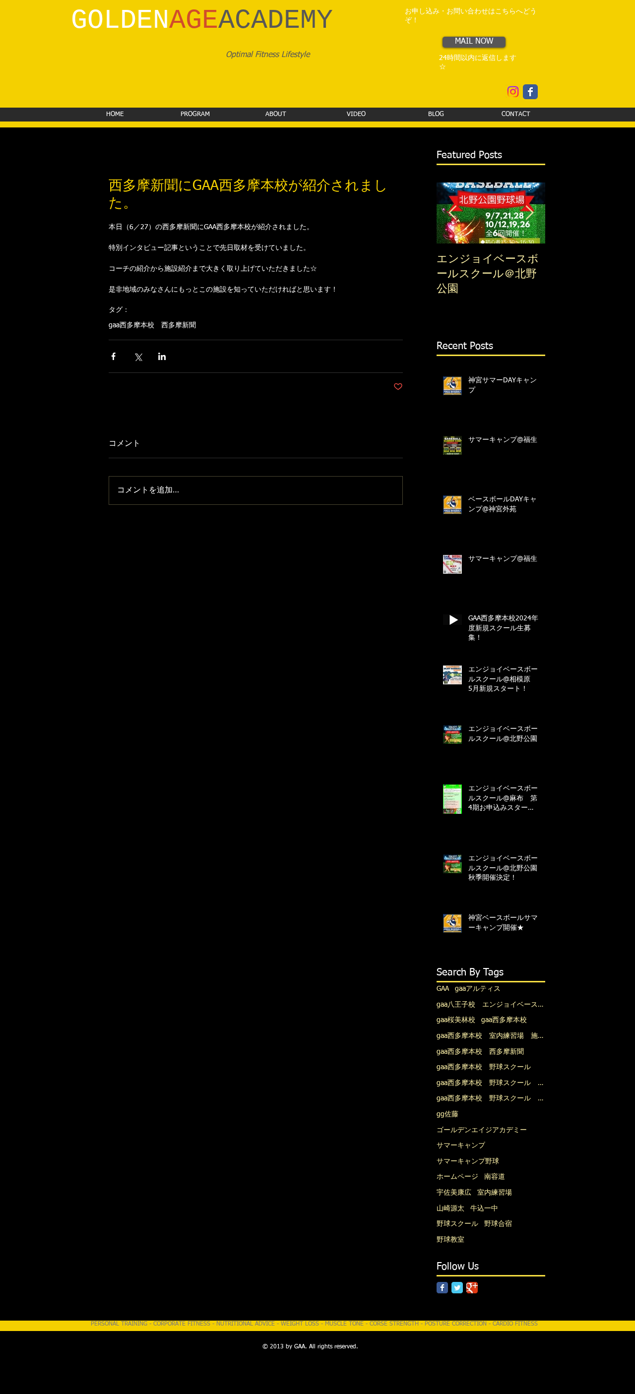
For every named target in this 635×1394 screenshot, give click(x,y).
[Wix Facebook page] (530, 91)
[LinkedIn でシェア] (162, 356)
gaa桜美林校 (456, 1020)
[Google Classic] (472, 1287)
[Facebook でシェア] (113, 356)
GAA (443, 988)
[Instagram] (513, 91)
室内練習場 (494, 1192)
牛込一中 (484, 1208)
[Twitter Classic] (457, 1287)
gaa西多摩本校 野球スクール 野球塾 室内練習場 (491, 1098)
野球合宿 (498, 1223)
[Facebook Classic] (442, 1287)
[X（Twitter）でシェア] (137, 356)
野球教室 (450, 1239)
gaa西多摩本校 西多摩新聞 (152, 325)
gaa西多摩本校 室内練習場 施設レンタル (491, 1035)
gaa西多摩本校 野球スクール (484, 1067)
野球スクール (457, 1223)
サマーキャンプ (461, 1145)
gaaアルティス (478, 988)
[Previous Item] (452, 213)
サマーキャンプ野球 (468, 1161)
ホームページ (457, 1176)
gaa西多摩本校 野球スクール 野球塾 (491, 1083)
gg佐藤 (447, 1114)
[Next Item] (529, 213)
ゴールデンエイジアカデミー (482, 1130)
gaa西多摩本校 (504, 1020)
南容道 (494, 1176)
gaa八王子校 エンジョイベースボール (491, 1004)
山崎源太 (450, 1208)
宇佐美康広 (454, 1192)
